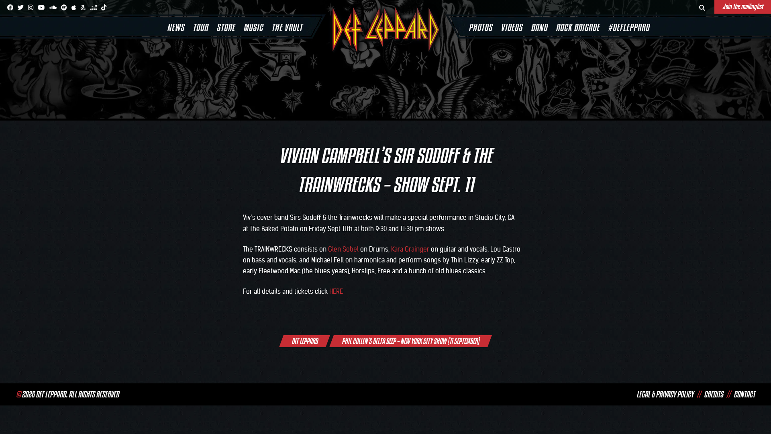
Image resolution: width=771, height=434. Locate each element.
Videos (511, 27)
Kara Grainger (410, 249)
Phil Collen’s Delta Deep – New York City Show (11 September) (410, 341)
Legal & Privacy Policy (664, 394)
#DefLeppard (628, 27)
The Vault (286, 27)
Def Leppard (305, 341)
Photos (480, 27)
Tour (200, 27)
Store (225, 27)
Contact (744, 394)
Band (539, 27)
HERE (336, 291)
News (175, 27)
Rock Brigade (578, 27)
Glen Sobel (343, 249)
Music (253, 27)
